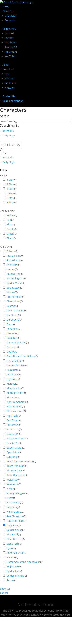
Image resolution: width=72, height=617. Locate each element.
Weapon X (12, 484)
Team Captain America (20, 461)
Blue (9, 224)
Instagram (11, 51)
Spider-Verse (14, 283)
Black (10, 238)
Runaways (13, 424)
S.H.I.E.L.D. (13, 429)
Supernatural (14, 447)
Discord (9, 33)
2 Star (10, 184)
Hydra (10, 548)
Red (9, 220)
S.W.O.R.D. (13, 434)
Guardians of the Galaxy (21, 356)
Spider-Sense (14, 530)
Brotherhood (14, 296)
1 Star (10, 179)
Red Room (13, 420)
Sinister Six (13, 443)
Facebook (10, 42)
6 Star (10, 202)
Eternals (11, 333)
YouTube (10, 56)
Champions (13, 301)
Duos (10, 324)
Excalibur (12, 338)
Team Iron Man (15, 466)
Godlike (11, 351)
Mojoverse (13, 566)
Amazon (9, 87)
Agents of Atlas (15, 552)
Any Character (15, 516)
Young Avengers (16, 493)
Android (9, 78)
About (5, 64)
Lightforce (12, 379)
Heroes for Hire (15, 365)
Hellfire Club (14, 511)
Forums (9, 38)
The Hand (12, 534)
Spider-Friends (15, 575)
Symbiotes (13, 452)
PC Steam (10, 83)
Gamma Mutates (16, 342)
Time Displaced (16, 475)
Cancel (4, 592)
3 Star (10, 188)
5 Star (10, 198)
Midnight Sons (15, 392)
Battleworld (13, 502)
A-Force (11, 251)
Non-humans (14, 406)
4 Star (10, 193)
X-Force (11, 557)
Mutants (11, 397)
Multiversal (13, 274)
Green (10, 233)
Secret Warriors (16, 438)
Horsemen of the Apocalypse (23, 562)
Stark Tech (13, 543)
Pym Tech (12, 415)
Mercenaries (14, 388)
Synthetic (12, 456)
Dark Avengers (15, 310)
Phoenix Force (15, 411)
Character (8, 11)
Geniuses (12, 347)
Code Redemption (12, 101)
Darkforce (12, 315)
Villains (11, 292)
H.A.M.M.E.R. (14, 360)
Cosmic (11, 306)
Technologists (15, 278)
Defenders (13, 319)
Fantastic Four (15, 520)
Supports (10, 20)
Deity (10, 498)
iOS (7, 74)
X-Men (10, 488)
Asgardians (13, 260)
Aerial (10, 580)
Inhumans (13, 374)
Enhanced (12, 328)
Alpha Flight (14, 255)
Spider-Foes (13, 571)
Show (5, 588)
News (5, 6)
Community (9, 28)
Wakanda (12, 479)
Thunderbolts (15, 470)
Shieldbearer (14, 539)
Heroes (11, 269)
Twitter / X (11, 47)
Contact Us (8, 96)
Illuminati (12, 370)
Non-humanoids (16, 402)
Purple (10, 229)
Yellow (10, 215)
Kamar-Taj (12, 507)
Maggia (11, 383)
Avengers (12, 264)
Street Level (13, 287)
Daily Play (12, 525)
